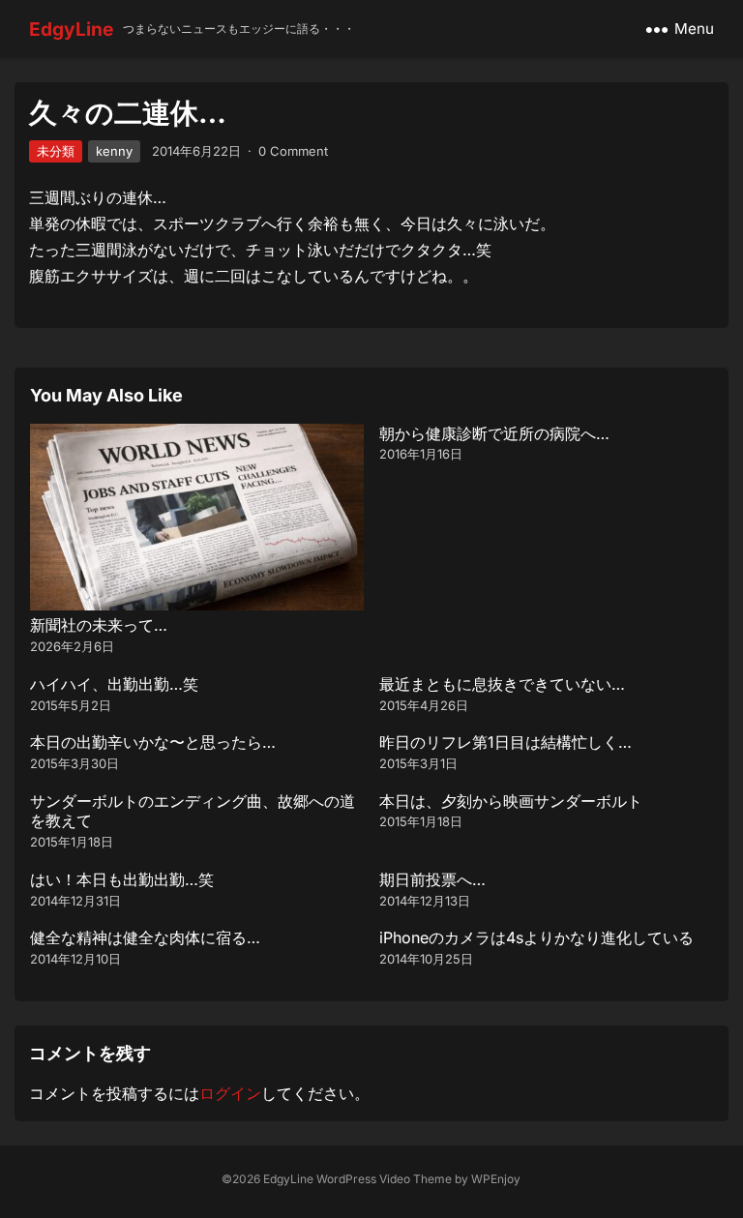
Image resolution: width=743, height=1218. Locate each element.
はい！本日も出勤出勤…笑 (122, 879)
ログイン (230, 1093)
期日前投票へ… (432, 879)
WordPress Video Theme (384, 1179)
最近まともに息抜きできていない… (502, 684)
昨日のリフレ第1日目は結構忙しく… (505, 742)
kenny (114, 151)
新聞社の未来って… (98, 625)
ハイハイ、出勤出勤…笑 (114, 684)
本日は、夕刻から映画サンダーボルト (510, 801)
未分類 (55, 151)
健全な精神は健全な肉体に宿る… (145, 937)
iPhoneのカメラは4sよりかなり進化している (536, 937)
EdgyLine (71, 29)
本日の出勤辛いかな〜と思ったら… (153, 742)
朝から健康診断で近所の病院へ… (494, 433)
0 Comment (293, 151)
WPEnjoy (495, 1179)
